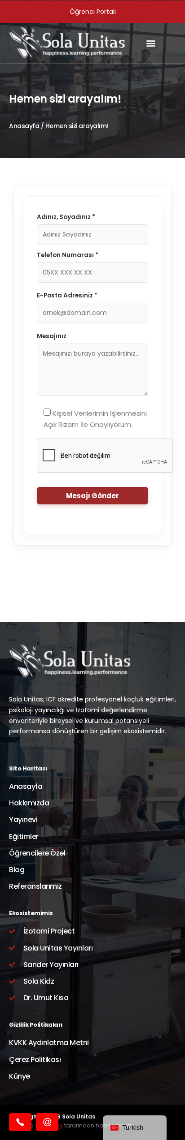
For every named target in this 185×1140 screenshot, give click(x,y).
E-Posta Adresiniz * (67, 295)
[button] (151, 43)
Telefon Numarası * (67, 255)
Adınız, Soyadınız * (66, 217)
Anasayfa (24, 125)
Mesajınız (51, 336)
